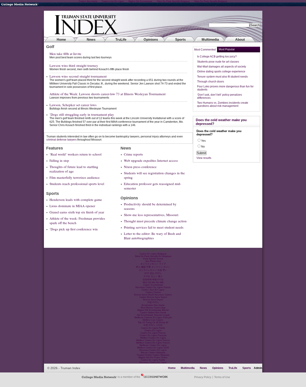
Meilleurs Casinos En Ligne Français (153, 317)
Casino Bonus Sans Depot (153, 297)
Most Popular (227, 49)
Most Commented (205, 49)
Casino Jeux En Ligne (153, 289)
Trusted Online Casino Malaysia (153, 355)
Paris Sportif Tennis (153, 258)
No (203, 146)
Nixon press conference (140, 166)
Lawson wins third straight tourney (74, 65)
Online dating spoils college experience (221, 71)
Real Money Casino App (153, 307)
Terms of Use (222, 377)
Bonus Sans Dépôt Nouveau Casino (153, 294)
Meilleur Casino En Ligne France (153, 340)
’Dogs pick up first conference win (74, 229)
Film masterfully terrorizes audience (75, 177)
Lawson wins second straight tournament (78, 76)
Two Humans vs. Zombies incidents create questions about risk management (222, 104)
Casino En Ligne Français (153, 335)
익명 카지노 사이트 (153, 325)
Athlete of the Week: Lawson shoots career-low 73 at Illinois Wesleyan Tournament (108, 94)
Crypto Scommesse (153, 285)
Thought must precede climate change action (155, 221)
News (91, 39)
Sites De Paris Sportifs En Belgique (153, 256)
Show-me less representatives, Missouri (151, 214)
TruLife (120, 39)
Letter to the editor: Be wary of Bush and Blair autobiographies (152, 235)
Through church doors (210, 81)
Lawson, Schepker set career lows (73, 105)
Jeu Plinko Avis (153, 261)
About (240, 39)
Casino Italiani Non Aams (153, 312)
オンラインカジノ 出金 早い (153, 270)
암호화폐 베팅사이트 (153, 279)
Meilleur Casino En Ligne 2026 (153, 347)
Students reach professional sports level (77, 183)
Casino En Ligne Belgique (153, 253)
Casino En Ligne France (153, 333)
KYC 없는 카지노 (153, 273)
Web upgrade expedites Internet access (151, 160)
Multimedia (210, 39)
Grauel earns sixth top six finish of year (77, 212)
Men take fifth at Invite (65, 53)
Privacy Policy (202, 377)
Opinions (151, 39)
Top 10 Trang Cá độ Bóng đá (153, 322)
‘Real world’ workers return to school (75, 154)
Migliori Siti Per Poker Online (153, 357)
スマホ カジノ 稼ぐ (153, 276)
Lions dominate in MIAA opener (72, 206)
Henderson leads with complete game (76, 199)
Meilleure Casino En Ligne (153, 345)
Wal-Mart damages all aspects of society (221, 66)
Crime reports (133, 154)
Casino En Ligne (153, 330)
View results (203, 158)
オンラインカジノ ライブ (153, 264)
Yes (203, 140)
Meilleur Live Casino (153, 320)
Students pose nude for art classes (218, 61)
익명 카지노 (153, 302)
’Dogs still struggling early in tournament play (82, 114)
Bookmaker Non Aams (153, 305)
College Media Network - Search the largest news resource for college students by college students (22, 4)
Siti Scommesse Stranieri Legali (153, 315)
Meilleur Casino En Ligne (153, 338)
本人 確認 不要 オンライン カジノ (153, 267)
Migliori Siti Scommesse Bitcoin (153, 310)
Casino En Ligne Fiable (153, 328)
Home (153, 26)
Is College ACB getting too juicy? (217, 56)
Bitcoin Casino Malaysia (153, 352)
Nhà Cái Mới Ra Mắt (153, 282)
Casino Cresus (153, 292)
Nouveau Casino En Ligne (153, 350)
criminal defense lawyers (61, 139)
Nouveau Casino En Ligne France (153, 287)
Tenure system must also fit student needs (222, 76)
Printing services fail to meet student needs (153, 227)
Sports (180, 39)
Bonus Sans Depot (153, 299)
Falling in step (59, 160)
